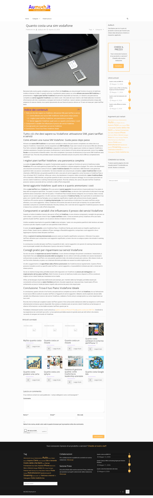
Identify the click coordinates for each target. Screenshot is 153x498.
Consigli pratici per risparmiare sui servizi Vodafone (44, 126)
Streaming (116, 147)
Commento (27, 398)
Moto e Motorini (118, 135)
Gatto (112, 133)
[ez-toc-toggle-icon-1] (78, 109)
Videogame (111, 152)
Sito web (80, 415)
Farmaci (117, 130)
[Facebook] (120, 492)
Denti (110, 130)
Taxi (128, 147)
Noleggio (126, 135)
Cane (116, 125)
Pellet (109, 140)
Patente (125, 137)
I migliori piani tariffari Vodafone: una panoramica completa (51, 118)
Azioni (115, 122)
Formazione (124, 130)
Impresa (117, 133)
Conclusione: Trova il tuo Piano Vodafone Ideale (42, 129)
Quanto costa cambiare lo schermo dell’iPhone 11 (94, 340)
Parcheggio (120, 137)
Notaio (110, 137)
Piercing (113, 140)
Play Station (122, 140)
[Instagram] (123, 492)
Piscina (117, 140)
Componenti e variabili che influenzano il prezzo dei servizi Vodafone (50, 123)
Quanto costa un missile (51, 341)
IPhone (122, 133)
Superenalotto (124, 147)
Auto (111, 122)
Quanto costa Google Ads (94, 373)
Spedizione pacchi (45, 473)
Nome (25, 415)
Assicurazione (122, 120)
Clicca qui (70, 460)
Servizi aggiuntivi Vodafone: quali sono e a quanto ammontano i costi (55, 121)
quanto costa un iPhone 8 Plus (65, 310)
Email (52, 415)
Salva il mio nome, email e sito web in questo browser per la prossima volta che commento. (53, 424)
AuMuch (40, 29)
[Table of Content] (78, 109)
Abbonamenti (111, 120)
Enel (114, 130)
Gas (109, 132)
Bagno (119, 122)
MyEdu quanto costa (32, 340)
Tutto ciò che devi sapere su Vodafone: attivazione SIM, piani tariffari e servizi (53, 113)
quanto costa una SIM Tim (85, 310)
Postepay (119, 142)
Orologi (116, 137)
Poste (115, 142)
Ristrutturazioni (114, 145)
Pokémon (110, 142)
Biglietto (111, 125)
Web (128, 152)
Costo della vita (123, 128)
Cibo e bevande (51, 461)
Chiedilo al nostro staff (97, 446)
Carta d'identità (122, 125)
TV (122, 149)
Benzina (122, 122)
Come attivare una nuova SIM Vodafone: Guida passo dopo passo (54, 116)
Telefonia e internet (115, 150)
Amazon (117, 120)
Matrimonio (111, 135)
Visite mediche (120, 152)
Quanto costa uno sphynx (52, 373)
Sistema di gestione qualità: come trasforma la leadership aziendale (74, 372)
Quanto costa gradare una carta (31, 373)
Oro (113, 137)
